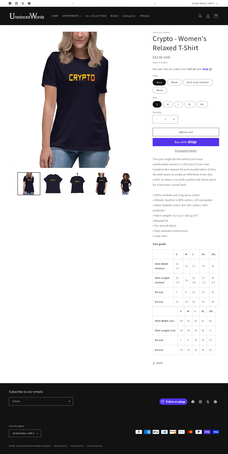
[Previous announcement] (73, 3)
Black (174, 82)
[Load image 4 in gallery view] (101, 184)
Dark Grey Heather (198, 82)
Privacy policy (77, 446)
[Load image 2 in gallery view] (53, 184)
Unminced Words (24, 446)
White (159, 90)
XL (189, 104)
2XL (202, 104)
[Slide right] (142, 184)
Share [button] (159, 362)
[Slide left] (13, 184)
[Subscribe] (69, 401)
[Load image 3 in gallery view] (77, 184)
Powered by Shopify (41, 446)
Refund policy (60, 446)
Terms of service (94, 446)
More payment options (186, 150)
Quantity (157, 112)
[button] (72, 16)
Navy (159, 82)
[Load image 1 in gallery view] (29, 184)
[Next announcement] (155, 3)
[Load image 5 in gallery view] (125, 184)
